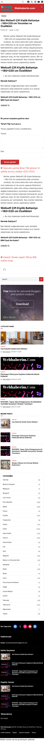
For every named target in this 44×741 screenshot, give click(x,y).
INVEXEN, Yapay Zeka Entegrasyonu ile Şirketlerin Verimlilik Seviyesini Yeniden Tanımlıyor (21, 403)
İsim (2, 151)
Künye (34, 732)
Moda (5, 573)
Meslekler (6, 564)
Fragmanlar (7, 520)
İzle (4, 547)
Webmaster (7, 609)
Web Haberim (7, 352)
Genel (5, 529)
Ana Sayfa (4, 718)
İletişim (15, 732)
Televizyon (6, 605)
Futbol (5, 524)
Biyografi (6, 493)
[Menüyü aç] (2, 2)
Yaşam (5, 614)
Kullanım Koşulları (24, 732)
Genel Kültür (7, 533)
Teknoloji (6, 600)
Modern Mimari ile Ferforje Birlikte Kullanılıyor (25, 464)
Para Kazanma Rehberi (11, 582)
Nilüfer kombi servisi (8, 739)
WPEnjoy (3, 729)
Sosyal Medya (8, 591)
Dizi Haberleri (7, 502)
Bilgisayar (6, 489)
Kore (4, 551)
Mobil (5, 569)
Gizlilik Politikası (5, 732)
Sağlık (5, 587)
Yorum (3, 134)
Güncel (5, 538)
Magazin (6, 556)
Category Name (7, 326)
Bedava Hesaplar (9, 484)
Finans (5, 511)
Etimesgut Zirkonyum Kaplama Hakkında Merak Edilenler (20, 375)
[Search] (41, 279)
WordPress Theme (34, 727)
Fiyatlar (3, 16)
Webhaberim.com (25, 8)
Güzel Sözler (7, 542)
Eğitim (5, 506)
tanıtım (3, 346)
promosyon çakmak (26, 739)
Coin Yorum (7, 498)
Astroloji (5, 480)
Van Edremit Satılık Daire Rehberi (14, 349)
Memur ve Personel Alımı (11, 560)
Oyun (5, 578)
